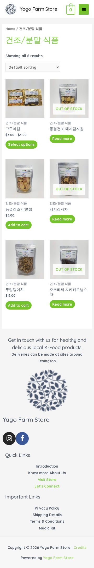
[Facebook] (22, 438)
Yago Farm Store (38, 9)
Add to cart (18, 225)
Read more (62, 138)
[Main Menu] (84, 9)
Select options (21, 144)
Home (10, 28)
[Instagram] (9, 438)
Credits (80, 547)
